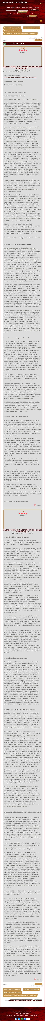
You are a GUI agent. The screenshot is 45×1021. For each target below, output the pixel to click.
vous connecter (24, 7)
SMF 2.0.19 (14, 1011)
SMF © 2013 (21, 1011)
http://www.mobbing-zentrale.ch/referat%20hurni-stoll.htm (20, 77)
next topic (39, 38)
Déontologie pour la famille (14, 2)
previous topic (33, 38)
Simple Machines (29, 1011)
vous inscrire (35, 7)
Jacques (23, 48)
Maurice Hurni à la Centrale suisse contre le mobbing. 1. (22, 68)
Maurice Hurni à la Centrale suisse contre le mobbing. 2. (22, 531)
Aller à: (7, 1000)
